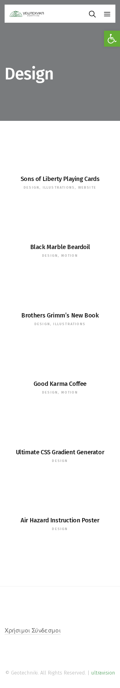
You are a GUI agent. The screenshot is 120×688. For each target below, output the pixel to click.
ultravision (103, 673)
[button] (112, 39)
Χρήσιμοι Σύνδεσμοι (33, 631)
